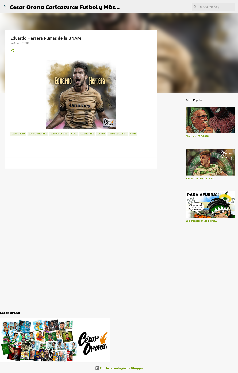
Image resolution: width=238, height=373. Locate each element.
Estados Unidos (59, 134)
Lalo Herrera (87, 134)
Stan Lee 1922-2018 (197, 136)
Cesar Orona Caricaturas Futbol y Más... (65, 7)
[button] (12, 50)
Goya (73, 134)
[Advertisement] (80, 198)
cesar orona (18, 134)
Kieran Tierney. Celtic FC (200, 178)
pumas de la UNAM (117, 134)
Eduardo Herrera (38, 134)
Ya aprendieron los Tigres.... (201, 220)
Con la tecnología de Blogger (121, 368)
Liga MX (101, 134)
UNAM (133, 134)
